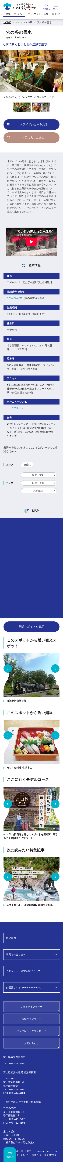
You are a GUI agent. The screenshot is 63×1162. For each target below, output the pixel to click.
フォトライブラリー (31, 1006)
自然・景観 (38, 483)
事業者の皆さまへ (16, 954)
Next (57, 74)
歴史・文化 (38, 475)
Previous (6, 74)
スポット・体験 (24, 22)
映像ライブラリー (31, 1018)
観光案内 (11, 938)
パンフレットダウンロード (31, 1031)
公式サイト (17, 408)
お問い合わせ (31, 1043)
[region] (31, 14)
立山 (26, 464)
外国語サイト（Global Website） (24, 987)
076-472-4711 (14, 298)
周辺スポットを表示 (31, 626)
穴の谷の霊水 (44, 22)
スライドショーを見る (34, 124)
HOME (7, 22)
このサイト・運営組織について (23, 971)
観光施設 (38, 490)
